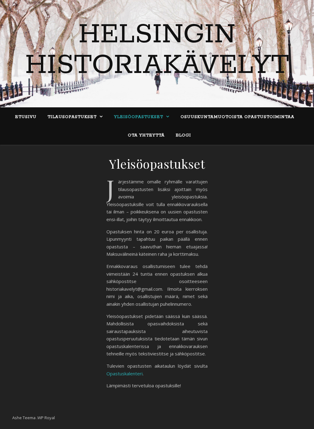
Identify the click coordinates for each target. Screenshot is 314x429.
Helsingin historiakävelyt (157, 50)
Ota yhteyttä (146, 135)
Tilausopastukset (72, 117)
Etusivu (25, 117)
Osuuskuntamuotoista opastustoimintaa (237, 117)
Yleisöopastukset (138, 117)
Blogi (183, 135)
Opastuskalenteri (124, 373)
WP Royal (46, 417)
